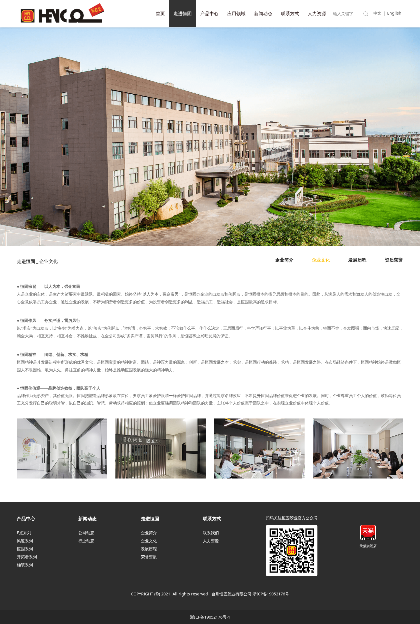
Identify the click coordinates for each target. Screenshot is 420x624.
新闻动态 (263, 13)
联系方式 (290, 13)
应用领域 (236, 13)
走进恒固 (182, 13)
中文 (377, 13)
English (394, 13)
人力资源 (317, 13)
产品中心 (209, 13)
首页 (160, 13)
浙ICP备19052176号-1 (210, 617)
